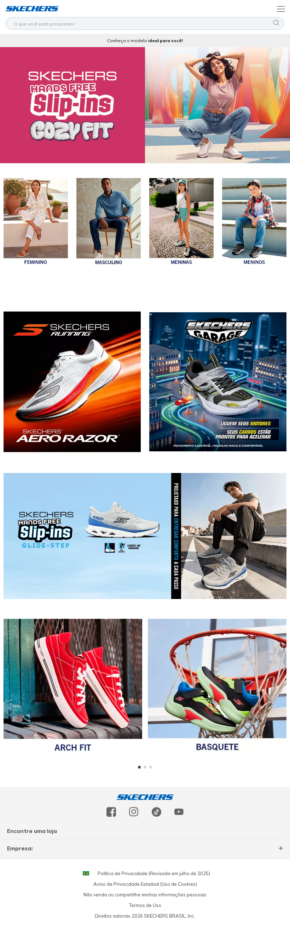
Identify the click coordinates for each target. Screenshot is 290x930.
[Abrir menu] (280, 8)
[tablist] (145, 767)
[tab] (139, 767)
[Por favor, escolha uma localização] (86, 873)
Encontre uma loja (32, 830)
